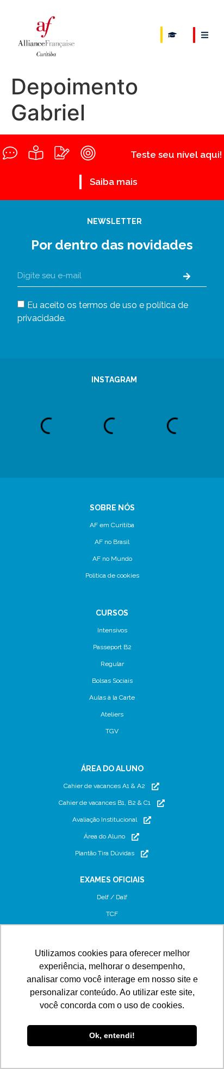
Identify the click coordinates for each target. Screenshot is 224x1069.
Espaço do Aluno (172, 35)
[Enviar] (187, 276)
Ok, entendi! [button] (112, 1035)
